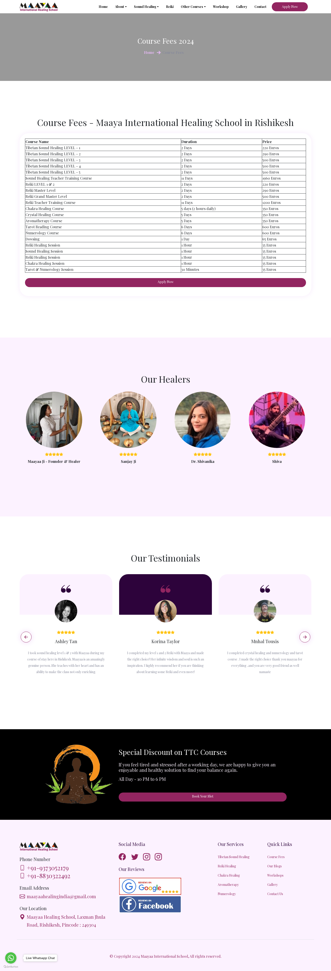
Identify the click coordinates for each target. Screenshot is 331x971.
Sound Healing (145, 7)
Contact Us (275, 894)
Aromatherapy (228, 884)
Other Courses (192, 7)
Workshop (221, 7)
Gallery (241, 7)
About (119, 7)
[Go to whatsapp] (10, 958)
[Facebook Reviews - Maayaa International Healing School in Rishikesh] (152, 903)
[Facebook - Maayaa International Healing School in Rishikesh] (125, 856)
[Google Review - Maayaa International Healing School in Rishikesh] (152, 885)
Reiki (170, 7)
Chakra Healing (229, 875)
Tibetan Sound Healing (233, 857)
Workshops (275, 875)
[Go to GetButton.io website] (11, 966)
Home (103, 7)
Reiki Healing (227, 866)
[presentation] (26, 637)
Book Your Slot (202, 796)
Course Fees (276, 857)
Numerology (227, 894)
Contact (260, 7)
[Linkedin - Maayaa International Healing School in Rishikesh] (160, 856)
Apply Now (290, 7)
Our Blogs (274, 866)
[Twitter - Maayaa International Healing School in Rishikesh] (136, 856)
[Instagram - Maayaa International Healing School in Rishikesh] (148, 856)
